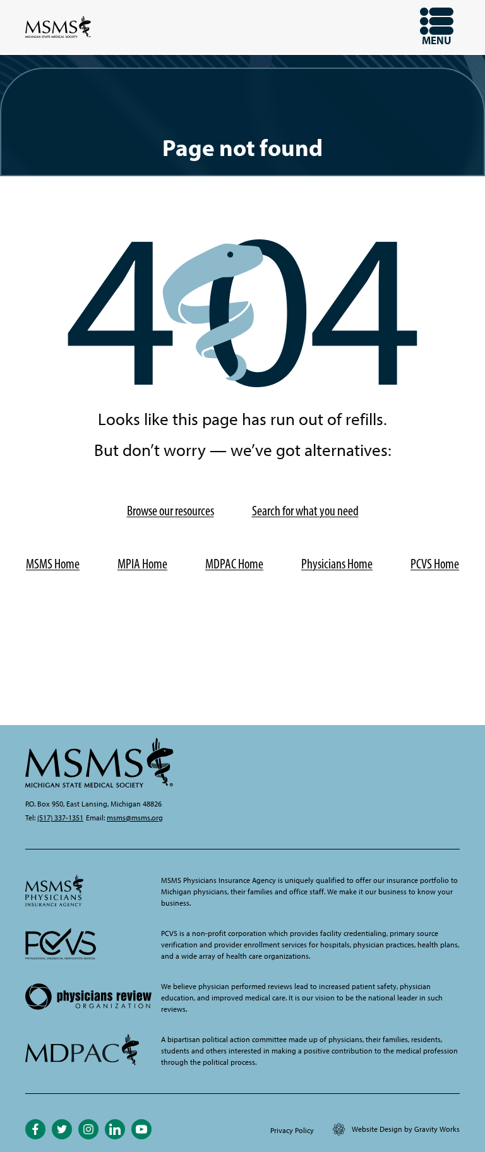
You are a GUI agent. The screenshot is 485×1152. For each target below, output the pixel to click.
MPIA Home (142, 563)
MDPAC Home (234, 563)
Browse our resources (170, 510)
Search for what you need (305, 510)
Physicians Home (337, 563)
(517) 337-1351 (60, 817)
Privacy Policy (292, 1130)
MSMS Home (53, 563)
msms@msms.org (135, 817)
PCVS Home (434, 563)
